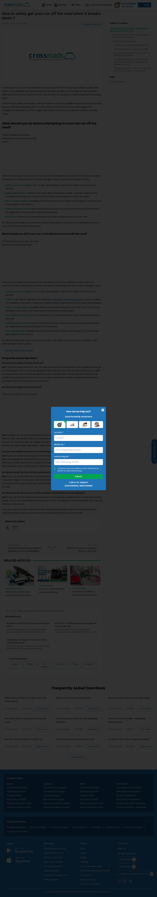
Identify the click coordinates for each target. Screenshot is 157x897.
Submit (78, 476)
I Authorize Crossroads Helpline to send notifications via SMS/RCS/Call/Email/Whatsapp (78, 469)
